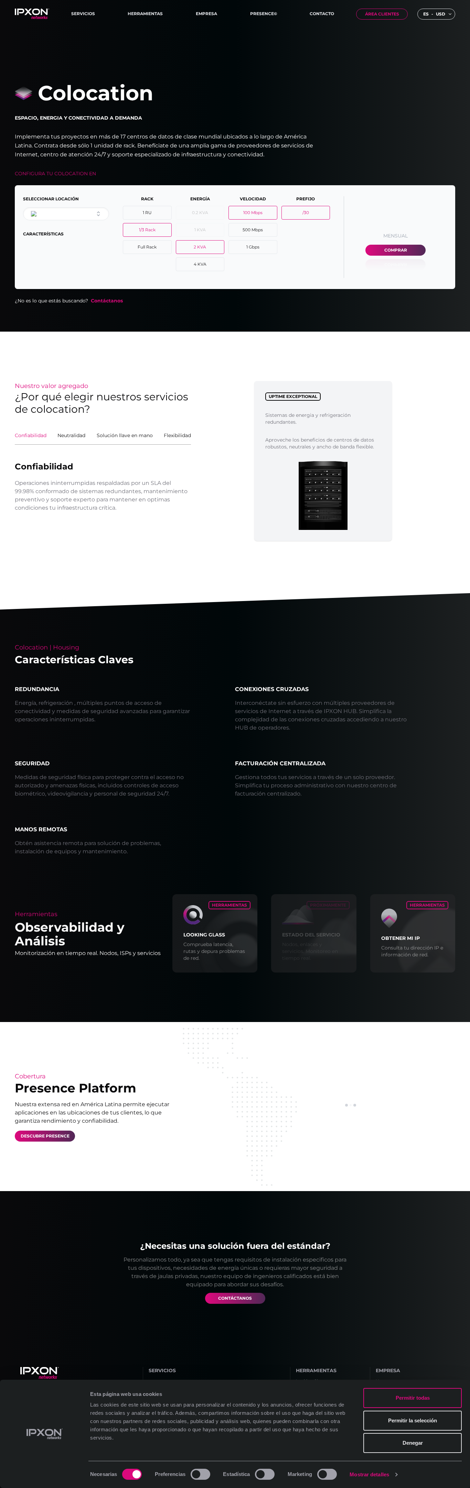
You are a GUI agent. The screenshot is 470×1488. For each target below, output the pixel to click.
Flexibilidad (177, 435)
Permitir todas (413, 1398)
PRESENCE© (263, 13)
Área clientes (382, 13)
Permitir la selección (412, 1420)
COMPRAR (395, 250)
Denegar (413, 1443)
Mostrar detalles (369, 1474)
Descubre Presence (45, 1136)
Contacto (322, 13)
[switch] (200, 1474)
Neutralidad (71, 435)
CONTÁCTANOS (235, 1298)
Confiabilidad (30, 435)
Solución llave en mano (125, 435)
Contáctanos (107, 301)
